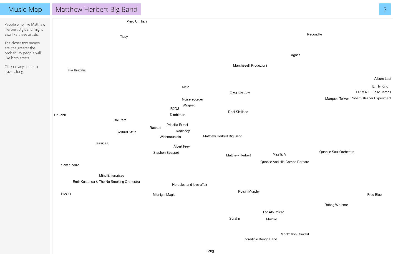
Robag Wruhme (337, 204)
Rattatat (155, 127)
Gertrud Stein (126, 132)
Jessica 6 (102, 144)
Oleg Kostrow (240, 92)
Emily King (379, 84)
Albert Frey (182, 146)
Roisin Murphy (249, 191)
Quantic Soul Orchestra (336, 152)
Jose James (382, 89)
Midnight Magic (165, 195)
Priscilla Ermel (176, 126)
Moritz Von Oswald (296, 233)
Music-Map (25, 9)
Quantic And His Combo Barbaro (284, 162)
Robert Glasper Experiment (370, 95)
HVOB (65, 193)
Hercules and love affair (189, 184)
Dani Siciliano (238, 112)
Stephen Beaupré (165, 152)
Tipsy (124, 36)
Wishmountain (170, 138)
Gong (209, 251)
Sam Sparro (71, 166)
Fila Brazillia (74, 72)
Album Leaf (382, 78)
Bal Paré (119, 121)
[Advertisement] (25, 147)
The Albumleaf (272, 212)
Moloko (271, 219)
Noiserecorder (192, 99)
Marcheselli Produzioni (250, 65)
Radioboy (183, 132)
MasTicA (279, 155)
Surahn (234, 218)
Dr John (60, 114)
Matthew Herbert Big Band (222, 136)
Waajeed (189, 105)
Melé (185, 87)
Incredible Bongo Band (261, 239)
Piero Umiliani (136, 21)
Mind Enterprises (112, 177)
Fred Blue (374, 195)
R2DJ (175, 109)
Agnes (296, 55)
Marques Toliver (337, 99)
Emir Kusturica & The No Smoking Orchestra (107, 183)
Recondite (317, 35)
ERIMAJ (361, 89)
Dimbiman (176, 115)
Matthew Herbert (238, 155)
